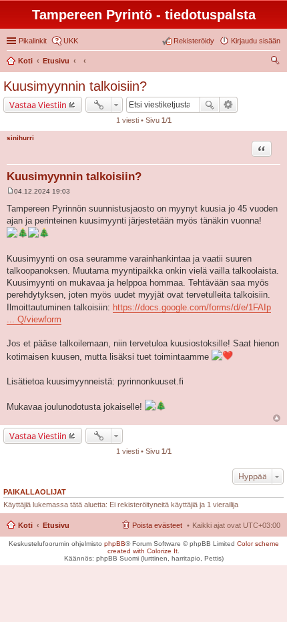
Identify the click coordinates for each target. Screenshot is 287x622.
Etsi (210, 105)
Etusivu (56, 525)
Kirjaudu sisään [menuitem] (255, 41)
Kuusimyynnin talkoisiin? (75, 86)
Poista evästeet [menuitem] (157, 525)
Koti (25, 525)
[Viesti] (10, 191)
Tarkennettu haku (229, 105)
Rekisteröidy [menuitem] (194, 41)
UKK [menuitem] (70, 41)
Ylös (276, 418)
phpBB (114, 543)
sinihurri (20, 137)
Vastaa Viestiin (38, 105)
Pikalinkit (33, 41)
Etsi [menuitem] (276, 62)
